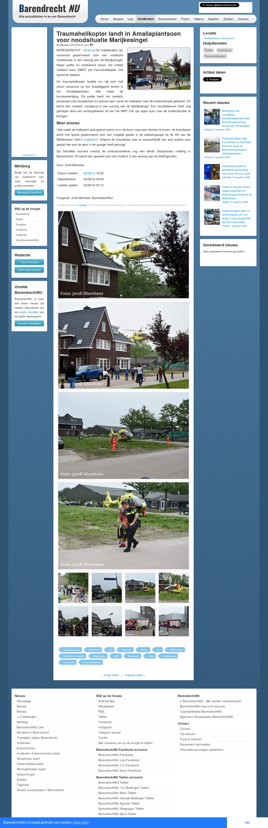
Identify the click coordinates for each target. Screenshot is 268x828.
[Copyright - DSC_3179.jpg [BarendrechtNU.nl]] (73, 621)
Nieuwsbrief (22, 214)
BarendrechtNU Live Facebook (118, 760)
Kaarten (213, 19)
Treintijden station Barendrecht (37, 737)
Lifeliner (144, 649)
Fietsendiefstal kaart (30, 764)
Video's (199, 19)
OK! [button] (247, 822)
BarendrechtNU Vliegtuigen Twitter (121, 808)
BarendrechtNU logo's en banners (202, 706)
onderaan (90, 139)
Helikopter (126, 649)
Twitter (19, 219)
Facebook (21, 229)
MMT (116, 656)
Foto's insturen (29, 262)
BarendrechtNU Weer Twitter (117, 793)
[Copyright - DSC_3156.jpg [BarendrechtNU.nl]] (123, 435)
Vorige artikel (111, 675)
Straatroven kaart (28, 758)
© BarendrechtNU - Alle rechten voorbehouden (211, 701)
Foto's (185, 19)
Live (130, 19)
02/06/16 (89, 173)
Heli (110, 649)
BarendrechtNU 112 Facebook (118, 765)
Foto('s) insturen (191, 739)
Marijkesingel (176, 649)
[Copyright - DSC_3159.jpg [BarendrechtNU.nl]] (123, 525)
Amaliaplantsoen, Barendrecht (219, 38)
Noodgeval (133, 656)
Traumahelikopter (92, 662)
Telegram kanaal (109, 732)
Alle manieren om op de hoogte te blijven (125, 743)
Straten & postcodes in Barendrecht (40, 790)
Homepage (24, 701)
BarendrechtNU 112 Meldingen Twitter (123, 788)
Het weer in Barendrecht (33, 732)
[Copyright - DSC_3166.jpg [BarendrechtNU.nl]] (140, 588)
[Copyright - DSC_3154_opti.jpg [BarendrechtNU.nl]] (123, 345)
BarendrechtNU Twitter (113, 782)
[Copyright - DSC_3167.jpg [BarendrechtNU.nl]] (174, 588)
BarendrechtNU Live (30, 727)
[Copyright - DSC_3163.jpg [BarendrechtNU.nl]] (107, 588)
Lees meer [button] (81, 822)
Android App (106, 701)
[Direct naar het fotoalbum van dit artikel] (92, 44)
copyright (82, 205)
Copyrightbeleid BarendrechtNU (201, 711)
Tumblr (103, 737)
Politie (151, 656)
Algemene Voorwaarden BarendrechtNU (206, 717)
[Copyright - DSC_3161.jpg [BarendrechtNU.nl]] (73, 588)
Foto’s (89, 50)
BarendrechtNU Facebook (115, 755)
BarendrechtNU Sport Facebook (119, 770)
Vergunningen (26, 774)
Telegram (21, 224)
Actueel (118, 19)
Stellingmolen (169, 656)
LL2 (159, 649)
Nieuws (21, 711)
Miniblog (22, 722)
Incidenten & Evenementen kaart (38, 753)
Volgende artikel (134, 675)
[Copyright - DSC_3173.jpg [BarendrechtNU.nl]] (174, 621)
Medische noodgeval (73, 656)
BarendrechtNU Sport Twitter (117, 814)
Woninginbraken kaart (31, 769)
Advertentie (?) (29, 154)
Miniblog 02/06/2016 (29, 192)
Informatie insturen (29, 270)
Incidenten (146, 19)
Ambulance (94, 649)
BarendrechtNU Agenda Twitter (119, 803)
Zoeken (228, 19)
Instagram (21, 235)
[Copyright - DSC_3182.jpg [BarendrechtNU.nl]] (107, 621)
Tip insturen (188, 734)
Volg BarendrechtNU (27, 240)
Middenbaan (99, 656)
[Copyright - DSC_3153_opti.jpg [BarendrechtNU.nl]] (123, 254)
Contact (243, 19)
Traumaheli (68, 662)
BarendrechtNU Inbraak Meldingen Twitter (126, 798)
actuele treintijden (28, 312)
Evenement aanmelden (195, 744)
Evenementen (167, 19)
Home (105, 19)
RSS (101, 711)
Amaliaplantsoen (71, 649)
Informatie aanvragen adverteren (202, 749)
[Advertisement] (29, 90)
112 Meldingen (26, 717)
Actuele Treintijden (29, 323)
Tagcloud (23, 785)
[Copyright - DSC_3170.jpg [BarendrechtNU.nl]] (140, 621)
